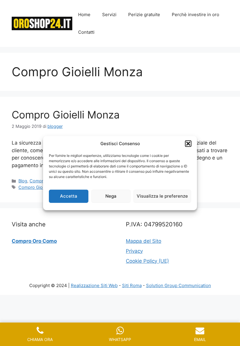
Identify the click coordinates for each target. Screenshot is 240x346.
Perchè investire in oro (195, 14)
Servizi (109, 14)
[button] (188, 144)
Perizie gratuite (144, 14)
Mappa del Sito (143, 241)
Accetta (68, 196)
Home (84, 14)
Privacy (134, 251)
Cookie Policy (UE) (147, 261)
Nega (110, 196)
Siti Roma (132, 285)
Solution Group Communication (178, 285)
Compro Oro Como (34, 241)
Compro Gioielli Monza (66, 114)
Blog (22, 180)
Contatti (86, 32)
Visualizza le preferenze (162, 196)
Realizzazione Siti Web (94, 285)
